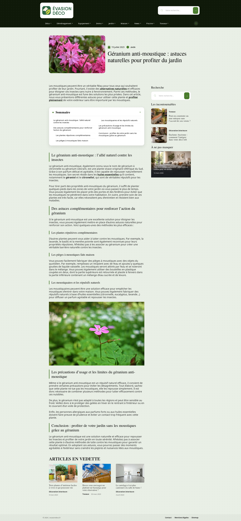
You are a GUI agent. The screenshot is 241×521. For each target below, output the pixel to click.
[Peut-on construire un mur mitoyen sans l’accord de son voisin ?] (159, 116)
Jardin (132, 47)
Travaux (85, 494)
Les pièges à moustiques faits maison (72, 140)
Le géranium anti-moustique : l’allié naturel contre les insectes (71, 121)
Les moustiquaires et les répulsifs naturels (119, 120)
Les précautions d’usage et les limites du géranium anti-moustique (116, 126)
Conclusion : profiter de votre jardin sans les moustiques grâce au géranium (118, 134)
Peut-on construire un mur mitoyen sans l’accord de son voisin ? (179, 118)
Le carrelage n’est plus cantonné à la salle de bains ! (128, 486)
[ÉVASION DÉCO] (57, 10)
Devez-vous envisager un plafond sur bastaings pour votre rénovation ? (94, 487)
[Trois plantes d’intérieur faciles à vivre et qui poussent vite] (63, 473)
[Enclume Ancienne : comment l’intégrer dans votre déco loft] (159, 135)
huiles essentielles (108, 174)
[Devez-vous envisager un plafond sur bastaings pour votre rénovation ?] (96, 473)
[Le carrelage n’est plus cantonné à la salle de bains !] (130, 473)
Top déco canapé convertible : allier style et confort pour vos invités (171, 168)
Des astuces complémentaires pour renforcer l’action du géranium (72, 128)
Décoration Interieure (58, 492)
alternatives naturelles (113, 88)
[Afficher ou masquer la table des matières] (105, 112)
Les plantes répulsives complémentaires (73, 135)
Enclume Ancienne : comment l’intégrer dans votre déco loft (178, 137)
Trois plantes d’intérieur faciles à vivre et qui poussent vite (63, 486)
